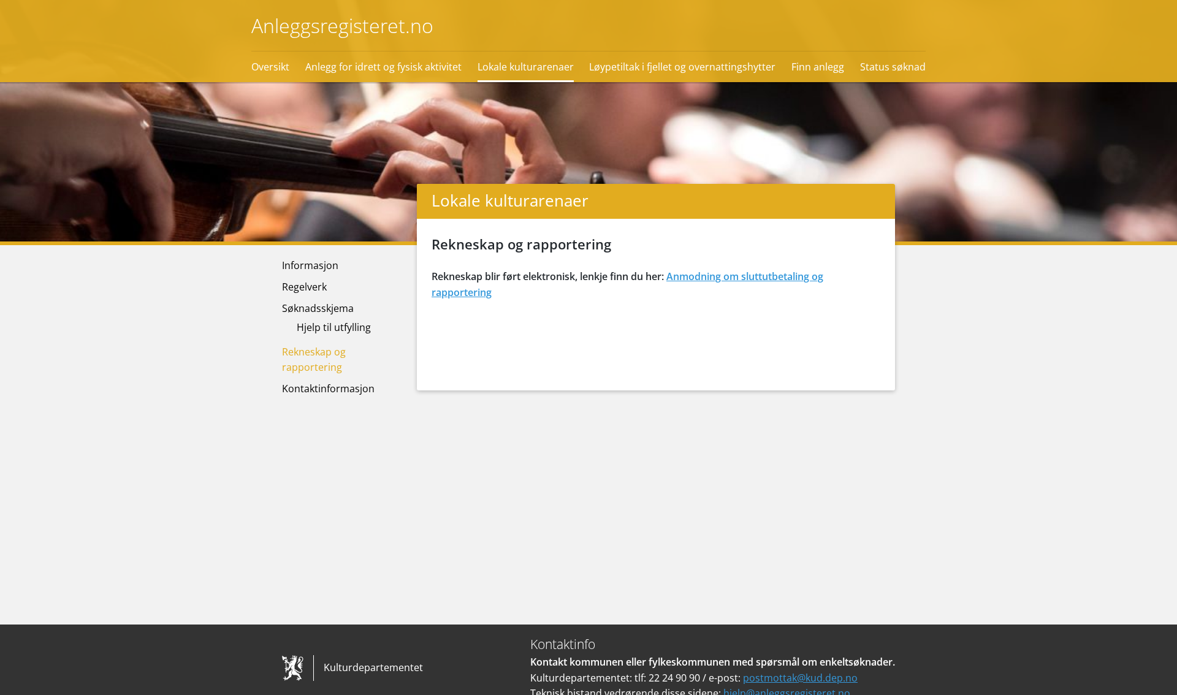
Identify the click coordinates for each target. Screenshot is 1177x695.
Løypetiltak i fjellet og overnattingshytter (682, 67)
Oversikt (270, 67)
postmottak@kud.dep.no (800, 678)
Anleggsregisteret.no (342, 25)
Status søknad (893, 67)
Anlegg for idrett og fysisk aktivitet (383, 67)
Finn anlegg (817, 67)
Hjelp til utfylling (334, 327)
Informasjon (310, 265)
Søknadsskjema (318, 308)
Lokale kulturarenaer (526, 67)
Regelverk (304, 287)
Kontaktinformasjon (328, 388)
